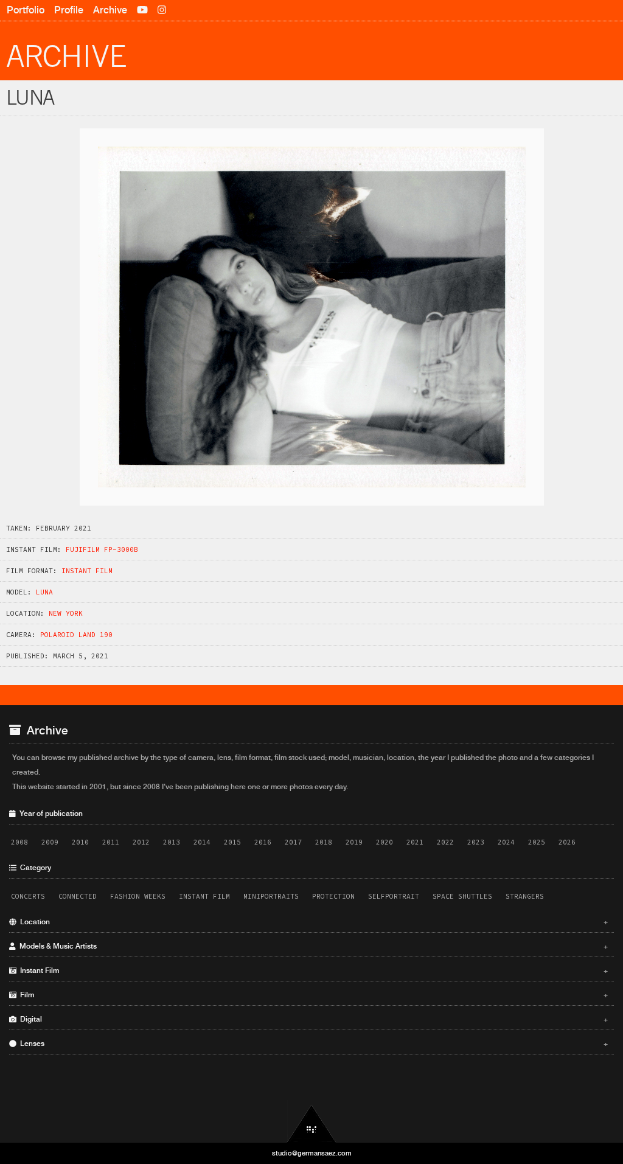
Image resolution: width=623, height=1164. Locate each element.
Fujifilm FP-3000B (102, 549)
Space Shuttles (462, 896)
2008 (19, 842)
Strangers (525, 896)
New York (66, 613)
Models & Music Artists (312, 946)
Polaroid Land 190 (76, 634)
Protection (333, 896)
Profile (68, 10)
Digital (312, 1019)
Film (312, 995)
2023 (475, 842)
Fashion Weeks (137, 896)
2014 (202, 842)
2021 (414, 842)
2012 (141, 842)
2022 (445, 842)
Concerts (28, 896)
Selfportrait (393, 896)
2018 (323, 842)
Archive (110, 10)
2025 (536, 842)
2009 (49, 842)
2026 (567, 842)
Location (312, 922)
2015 (232, 842)
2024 (506, 842)
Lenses (312, 1043)
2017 (293, 842)
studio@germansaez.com (312, 1153)
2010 (80, 842)
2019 (354, 842)
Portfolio (25, 10)
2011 (110, 842)
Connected (77, 896)
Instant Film (87, 570)
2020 (384, 842)
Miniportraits (271, 896)
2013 (171, 842)
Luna (44, 592)
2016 (262, 842)
